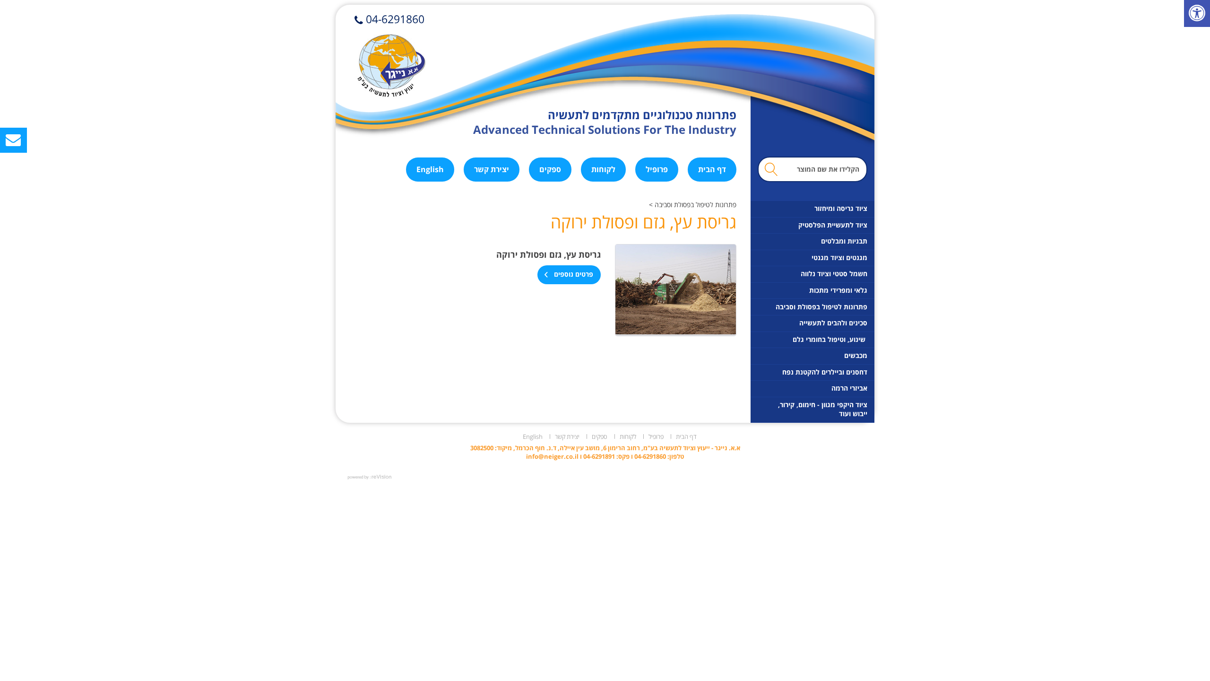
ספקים (550, 169)
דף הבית (712, 169)
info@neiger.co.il (552, 456)
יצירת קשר (491, 169)
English (430, 169)
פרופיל (657, 169)
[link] (1197, 13)
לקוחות (603, 169)
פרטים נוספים (572, 274)
